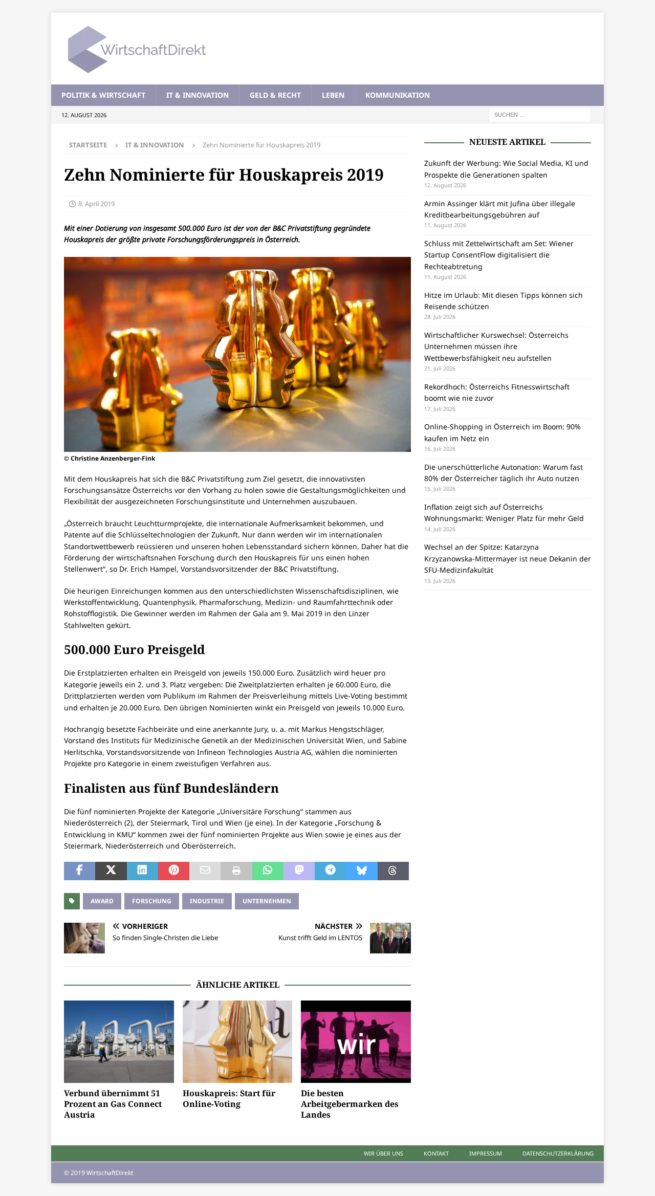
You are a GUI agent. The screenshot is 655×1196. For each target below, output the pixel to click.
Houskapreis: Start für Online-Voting (229, 1099)
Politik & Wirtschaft (103, 95)
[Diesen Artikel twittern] (110, 871)
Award (102, 901)
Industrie (207, 901)
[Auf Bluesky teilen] (361, 871)
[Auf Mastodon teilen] (299, 871)
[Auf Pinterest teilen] (173, 871)
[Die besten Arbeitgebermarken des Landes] (356, 1042)
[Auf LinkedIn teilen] (142, 871)
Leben (333, 95)
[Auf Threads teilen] (393, 871)
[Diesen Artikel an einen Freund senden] (205, 871)
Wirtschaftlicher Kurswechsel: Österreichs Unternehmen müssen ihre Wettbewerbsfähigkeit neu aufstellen (496, 346)
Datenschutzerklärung (558, 1153)
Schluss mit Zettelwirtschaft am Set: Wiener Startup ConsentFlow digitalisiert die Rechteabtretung (499, 254)
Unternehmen (267, 901)
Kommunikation (397, 95)
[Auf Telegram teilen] (330, 871)
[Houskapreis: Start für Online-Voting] (238, 1042)
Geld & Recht (275, 95)
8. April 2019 (96, 203)
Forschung (151, 901)
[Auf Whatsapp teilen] (267, 871)
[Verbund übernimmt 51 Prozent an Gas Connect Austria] (119, 1042)
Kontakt (436, 1153)
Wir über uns (383, 1153)
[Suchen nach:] (540, 114)
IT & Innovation (197, 95)
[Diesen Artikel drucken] (236, 871)
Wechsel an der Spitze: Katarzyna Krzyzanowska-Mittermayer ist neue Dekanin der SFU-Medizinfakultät (507, 558)
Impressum (485, 1153)
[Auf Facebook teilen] (79, 871)
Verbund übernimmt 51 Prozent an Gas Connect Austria (113, 1104)
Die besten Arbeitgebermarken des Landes (350, 1104)
